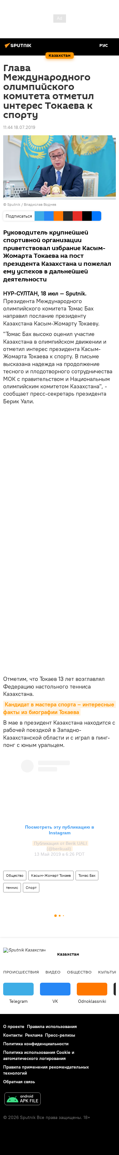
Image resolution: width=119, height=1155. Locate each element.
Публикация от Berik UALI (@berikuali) (61, 846)
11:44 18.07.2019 (19, 127)
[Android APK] (22, 1099)
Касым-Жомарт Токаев (51, 875)
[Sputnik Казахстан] (19, 48)
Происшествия (21, 972)
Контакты (13, 1035)
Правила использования (52, 1026)
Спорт (31, 887)
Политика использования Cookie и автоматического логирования (38, 1055)
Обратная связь (19, 1081)
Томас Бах (87, 875)
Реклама (34, 1035)
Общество (14, 875)
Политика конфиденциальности (36, 1044)
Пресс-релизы (60, 1035)
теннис (12, 887)
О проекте (13, 1026)
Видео (53, 972)
